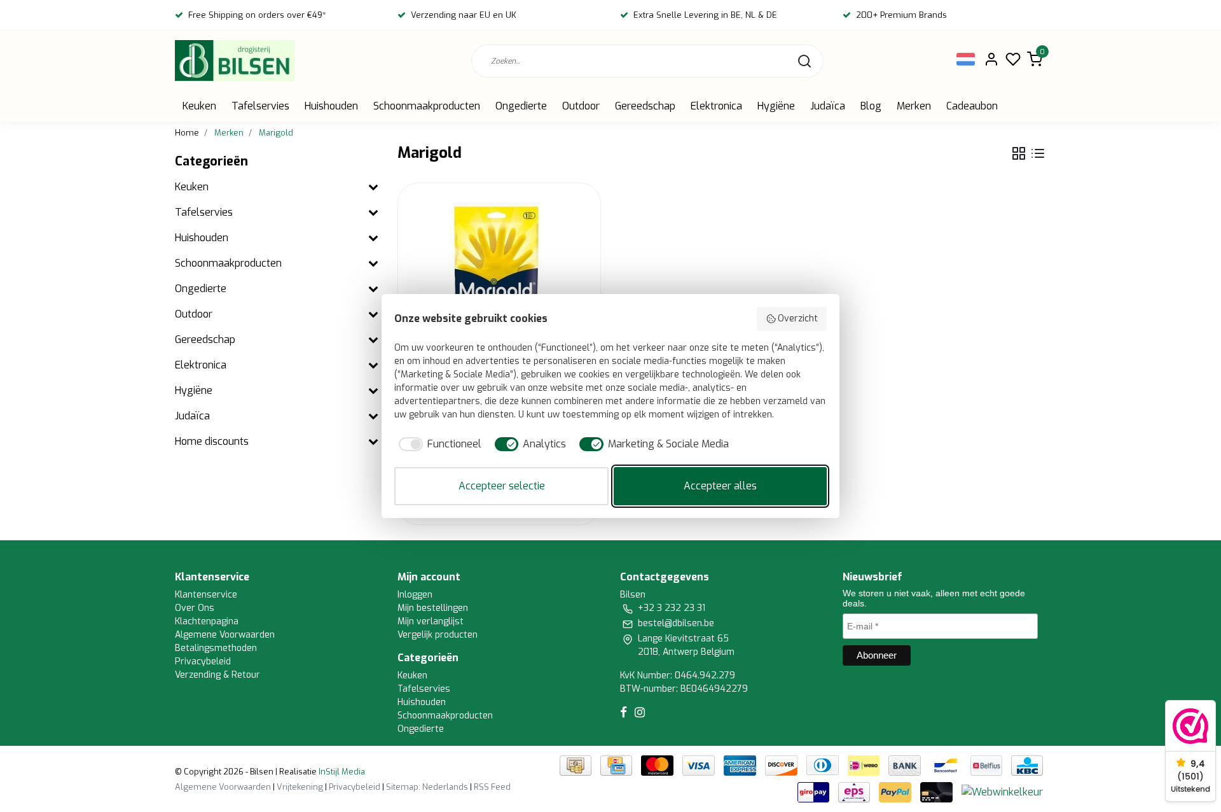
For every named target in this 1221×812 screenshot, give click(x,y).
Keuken (199, 106)
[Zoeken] (804, 61)
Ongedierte (521, 106)
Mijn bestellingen (432, 608)
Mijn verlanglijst (430, 621)
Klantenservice (206, 595)
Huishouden (331, 106)
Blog (870, 106)
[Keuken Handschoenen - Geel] (499, 284)
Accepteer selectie (502, 486)
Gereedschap (645, 106)
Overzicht (798, 318)
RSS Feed (492, 786)
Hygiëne (776, 106)
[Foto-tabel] (1019, 153)
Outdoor (581, 106)
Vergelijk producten (437, 635)
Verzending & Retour (217, 675)
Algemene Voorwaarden (225, 635)
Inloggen (414, 595)
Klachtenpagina (206, 621)
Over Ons (194, 608)
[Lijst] (1038, 153)
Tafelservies (260, 106)
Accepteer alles (720, 486)
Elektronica (716, 106)
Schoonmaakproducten (426, 106)
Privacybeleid (203, 661)
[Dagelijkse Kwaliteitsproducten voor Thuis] (234, 60)
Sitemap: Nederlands (427, 786)
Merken (914, 106)
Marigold (276, 132)
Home (187, 132)
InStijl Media (341, 771)
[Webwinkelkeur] (1002, 791)
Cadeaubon (972, 106)
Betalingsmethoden (216, 648)
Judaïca (827, 106)
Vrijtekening (300, 786)
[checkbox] (437, 444)
